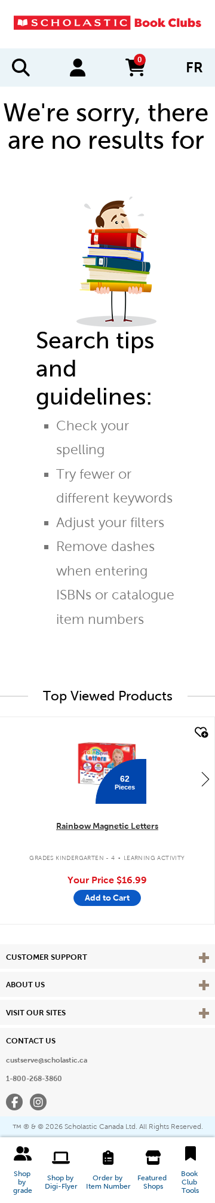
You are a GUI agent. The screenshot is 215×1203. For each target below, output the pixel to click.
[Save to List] (200, 732)
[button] (22, 1170)
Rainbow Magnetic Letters (107, 826)
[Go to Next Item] (205, 778)
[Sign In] (77, 67)
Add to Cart (107, 897)
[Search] (21, 67)
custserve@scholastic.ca (46, 1060)
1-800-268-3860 (34, 1079)
